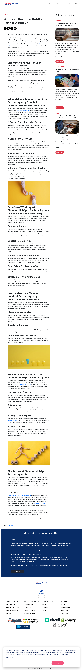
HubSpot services (10, 604)
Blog (66, 3)
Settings (44, 663)
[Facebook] (39, 596)
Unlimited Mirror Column (30, 610)
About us (49, 3)
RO (76, 3)
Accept (58, 663)
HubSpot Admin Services (12, 607)
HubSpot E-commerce (12, 610)
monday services (28, 604)
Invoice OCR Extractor (30, 613)
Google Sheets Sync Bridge (31, 607)
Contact (71, 3)
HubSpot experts (27, 518)
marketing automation (23, 110)
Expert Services (58, 3)
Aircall (44, 610)
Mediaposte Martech (40, 503)
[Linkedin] (43, 596)
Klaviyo (58, 21)
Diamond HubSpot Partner (23, 384)
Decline (71, 663)
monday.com (59, 67)
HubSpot (7, 15)
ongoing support (13, 420)
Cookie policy (64, 613)
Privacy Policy (64, 610)
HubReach (8, 613)
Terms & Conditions (66, 607)
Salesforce (45, 607)
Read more (59, 62)
